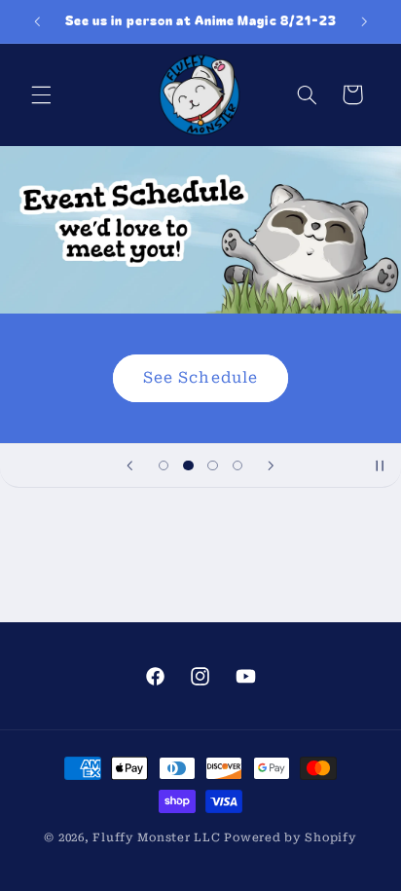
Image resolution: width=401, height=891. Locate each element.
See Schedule (200, 377)
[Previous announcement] (37, 21)
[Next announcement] (364, 21)
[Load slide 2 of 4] (188, 465)
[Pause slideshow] (379, 465)
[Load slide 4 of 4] (237, 465)
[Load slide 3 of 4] (212, 465)
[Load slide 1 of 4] (164, 465)
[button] (40, 94)
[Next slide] (270, 465)
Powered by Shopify (290, 837)
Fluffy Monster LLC (156, 837)
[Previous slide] (130, 465)
